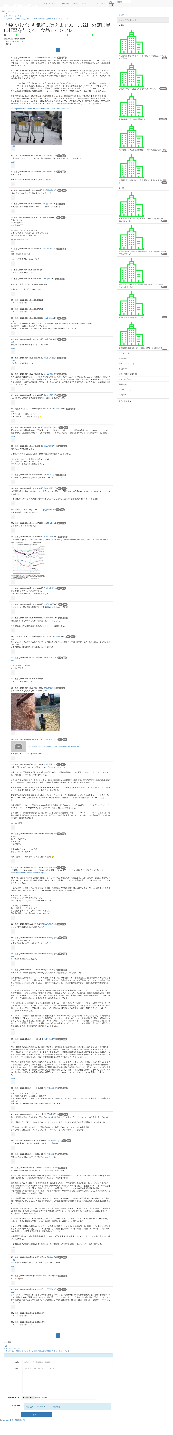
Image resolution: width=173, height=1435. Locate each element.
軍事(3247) (123, 384)
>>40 (13, 1029)
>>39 (13, 1041)
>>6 (12, 251)
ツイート (7, 41)
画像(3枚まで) (13, 1397)
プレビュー (15, 1405)
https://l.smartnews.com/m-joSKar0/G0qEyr (28, 872)
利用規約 (65, 3)
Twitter (75, 3)
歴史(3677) (123, 368)
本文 (17, 1368)
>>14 (13, 348)
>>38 (13, 146)
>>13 (23, 239)
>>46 (13, 1247)
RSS (83, 3)
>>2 (12, 411)
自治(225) (123, 394)
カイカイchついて (51, 3)
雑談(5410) (123, 358)
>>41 (13, 1078)
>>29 (27, 239)
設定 (103, 3)
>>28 (13, 436)
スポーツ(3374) (125, 389)
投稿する (36, 1414)
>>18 (13, 639)
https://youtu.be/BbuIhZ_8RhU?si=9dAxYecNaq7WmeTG (56, 746)
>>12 (19, 239)
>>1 (12, 956)
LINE (13, 41)
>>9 (15, 239)
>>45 (13, 1260)
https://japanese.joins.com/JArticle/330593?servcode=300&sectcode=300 (40, 108)
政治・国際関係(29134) (128, 374)
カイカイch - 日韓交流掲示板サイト (13, 1420)
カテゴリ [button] (92, 3)
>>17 (13, 162)
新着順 (121, 15)
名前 (17, 1362)
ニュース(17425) (125, 379)
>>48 (13, 1266)
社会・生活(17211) (126, 363)
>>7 (12, 239)
